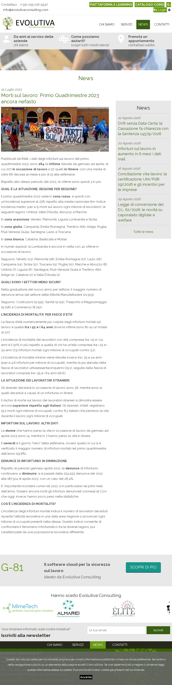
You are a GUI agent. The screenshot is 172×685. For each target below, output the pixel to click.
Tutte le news (143, 232)
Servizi (126, 24)
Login (162, 7)
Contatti (161, 24)
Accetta (86, 677)
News (143, 24)
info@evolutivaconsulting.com (25, 10)
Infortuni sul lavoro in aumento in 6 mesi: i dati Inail (139, 153)
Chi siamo (107, 24)
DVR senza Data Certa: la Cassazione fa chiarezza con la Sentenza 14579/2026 (143, 128)
